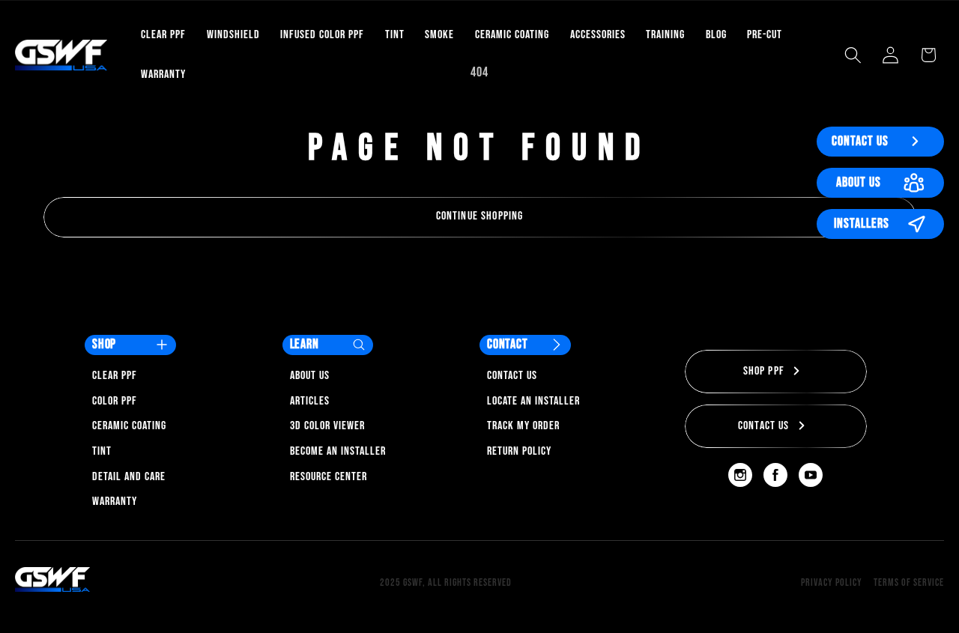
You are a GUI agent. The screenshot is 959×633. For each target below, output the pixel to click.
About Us (858, 182)
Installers (861, 223)
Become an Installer (338, 451)
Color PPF (114, 401)
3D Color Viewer (327, 426)
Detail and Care (129, 477)
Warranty (114, 501)
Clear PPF (114, 376)
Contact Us (860, 141)
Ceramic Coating (129, 426)
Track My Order (523, 426)
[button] (853, 55)
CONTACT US (764, 426)
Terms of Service (909, 582)
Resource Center (328, 477)
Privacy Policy (831, 582)
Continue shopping (480, 216)
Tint (102, 451)
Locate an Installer (533, 401)
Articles (310, 401)
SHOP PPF (763, 371)
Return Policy (519, 451)
